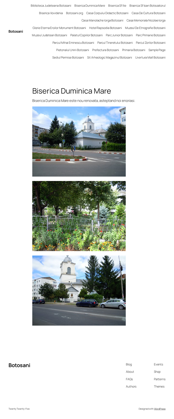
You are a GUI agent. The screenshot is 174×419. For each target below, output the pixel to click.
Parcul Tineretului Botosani (115, 42)
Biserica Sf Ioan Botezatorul (147, 5)
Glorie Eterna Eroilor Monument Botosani (59, 28)
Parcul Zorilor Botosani (151, 42)
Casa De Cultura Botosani (149, 13)
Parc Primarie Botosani (151, 35)
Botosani (15, 31)
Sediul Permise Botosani (68, 57)
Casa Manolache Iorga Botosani (102, 20)
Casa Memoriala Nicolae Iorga (146, 20)
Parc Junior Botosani (119, 35)
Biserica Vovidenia (51, 13)
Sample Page (157, 50)
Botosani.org (74, 13)
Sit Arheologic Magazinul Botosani (109, 57)
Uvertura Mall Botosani (150, 57)
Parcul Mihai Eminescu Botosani (73, 42)
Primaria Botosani (133, 50)
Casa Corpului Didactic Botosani (107, 13)
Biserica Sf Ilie (117, 5)
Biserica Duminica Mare (89, 5)
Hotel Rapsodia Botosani (105, 28)
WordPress (160, 408)
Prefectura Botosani (105, 50)
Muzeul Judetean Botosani (49, 35)
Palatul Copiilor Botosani (86, 35)
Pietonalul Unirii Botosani (72, 50)
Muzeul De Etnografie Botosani (145, 28)
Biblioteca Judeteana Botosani (51, 5)
